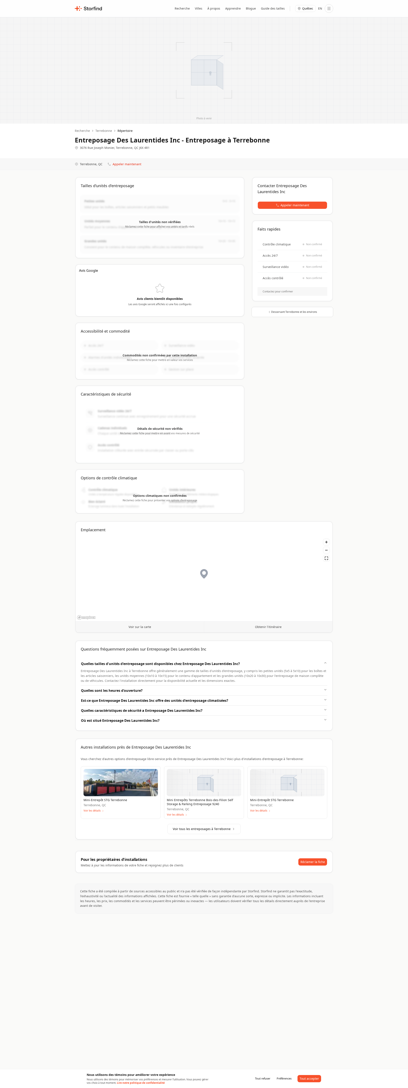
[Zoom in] (326, 542)
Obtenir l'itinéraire (268, 627)
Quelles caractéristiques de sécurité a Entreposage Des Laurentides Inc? (142, 710)
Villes (198, 8)
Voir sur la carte (140, 627)
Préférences (284, 1078)
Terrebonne (103, 131)
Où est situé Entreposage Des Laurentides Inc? (120, 720)
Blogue (251, 8)
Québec (307, 8)
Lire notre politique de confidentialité (141, 1083)
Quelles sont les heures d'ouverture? (112, 690)
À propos (213, 8)
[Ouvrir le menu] (329, 8)
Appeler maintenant (127, 164)
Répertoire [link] (125, 131)
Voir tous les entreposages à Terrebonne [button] (202, 829)
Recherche (182, 8)
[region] (204, 578)
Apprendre (233, 8)
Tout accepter (309, 1079)
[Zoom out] (326, 550)
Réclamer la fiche (312, 862)
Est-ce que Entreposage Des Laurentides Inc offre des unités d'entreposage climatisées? (154, 700)
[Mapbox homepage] (86, 617)
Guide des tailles (273, 8)
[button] (292, 205)
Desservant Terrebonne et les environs (294, 312)
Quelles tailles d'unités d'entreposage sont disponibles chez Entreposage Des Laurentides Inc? (160, 663)
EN (320, 8)
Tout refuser (262, 1078)
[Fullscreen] (326, 558)
